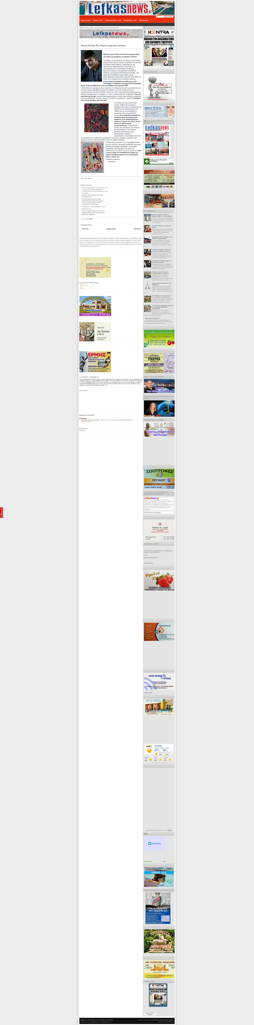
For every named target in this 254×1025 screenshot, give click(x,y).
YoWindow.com (148, 861)
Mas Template (109, 1020)
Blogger (169, 830)
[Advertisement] (159, 451)
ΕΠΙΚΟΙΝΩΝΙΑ (143, 20)
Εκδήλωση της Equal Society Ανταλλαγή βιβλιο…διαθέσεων (160, 272)
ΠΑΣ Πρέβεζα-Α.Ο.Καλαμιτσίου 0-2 (161, 296)
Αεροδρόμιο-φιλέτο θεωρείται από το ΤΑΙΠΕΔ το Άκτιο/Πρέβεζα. (162, 237)
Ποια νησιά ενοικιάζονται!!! (152, 318)
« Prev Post (84, 229)
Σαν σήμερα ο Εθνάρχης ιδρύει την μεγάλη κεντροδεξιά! (161, 261)
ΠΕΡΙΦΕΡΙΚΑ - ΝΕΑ (130, 20)
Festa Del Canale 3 (86, 209)
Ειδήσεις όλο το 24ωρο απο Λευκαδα (90, 420)
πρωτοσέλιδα (149, 1013)
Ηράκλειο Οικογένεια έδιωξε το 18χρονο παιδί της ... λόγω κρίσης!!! (162, 215)
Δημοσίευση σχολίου (86, 225)
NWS (164, 861)
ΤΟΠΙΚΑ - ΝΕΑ (97, 20)
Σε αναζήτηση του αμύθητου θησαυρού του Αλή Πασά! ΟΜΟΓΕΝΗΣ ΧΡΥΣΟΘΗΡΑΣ (162, 307)
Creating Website (90, 1020)
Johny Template (100, 1020)
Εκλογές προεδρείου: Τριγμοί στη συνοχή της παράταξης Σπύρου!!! (161, 250)
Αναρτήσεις (85, 285)
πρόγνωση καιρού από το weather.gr (159, 762)
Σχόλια (84, 288)
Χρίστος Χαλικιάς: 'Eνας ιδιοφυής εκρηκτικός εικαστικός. (103, 45)
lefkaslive (84, 418)
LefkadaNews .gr (95, 1022)
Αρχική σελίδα (85, 20)
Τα (145, 1013)
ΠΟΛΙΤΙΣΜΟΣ (89, 219)
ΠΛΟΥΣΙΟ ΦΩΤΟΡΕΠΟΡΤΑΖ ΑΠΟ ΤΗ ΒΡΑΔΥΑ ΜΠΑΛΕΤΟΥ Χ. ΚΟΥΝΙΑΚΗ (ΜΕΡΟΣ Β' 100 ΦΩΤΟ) (93, 212)
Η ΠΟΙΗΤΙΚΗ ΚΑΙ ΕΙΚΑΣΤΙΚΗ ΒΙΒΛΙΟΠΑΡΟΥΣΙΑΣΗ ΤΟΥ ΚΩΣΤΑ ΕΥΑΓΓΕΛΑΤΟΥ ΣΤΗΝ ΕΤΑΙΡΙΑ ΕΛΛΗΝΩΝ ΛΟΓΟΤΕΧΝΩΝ (92, 201)
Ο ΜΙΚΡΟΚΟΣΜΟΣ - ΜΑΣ (113, 20)
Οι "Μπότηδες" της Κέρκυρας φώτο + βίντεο (94, 207)
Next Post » (137, 229)
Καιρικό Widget (155, 843)
